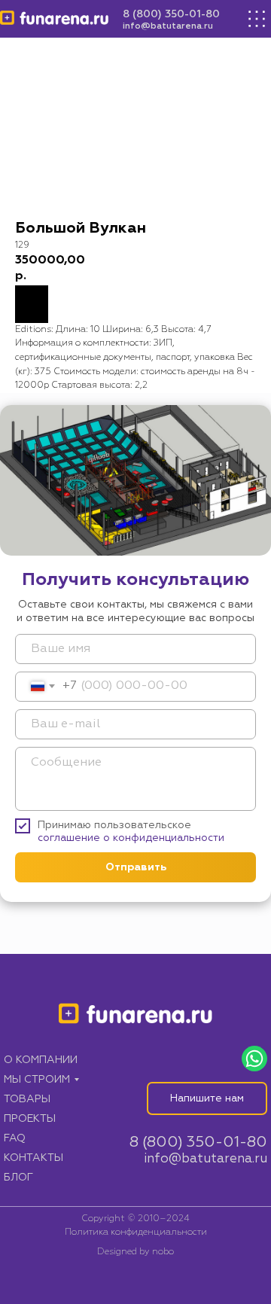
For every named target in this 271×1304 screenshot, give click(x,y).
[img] (54, 19)
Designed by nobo (135, 1252)
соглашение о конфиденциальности (131, 838)
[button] (207, 1098)
